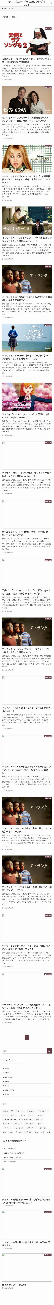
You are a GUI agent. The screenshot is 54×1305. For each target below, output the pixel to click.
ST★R (7, 1086)
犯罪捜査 (28, 1132)
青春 (36, 1132)
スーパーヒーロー (9, 1119)
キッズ (13, 1115)
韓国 (42, 1132)
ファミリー (18, 1123)
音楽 (48, 1132)
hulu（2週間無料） (10, 1149)
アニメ (5, 1115)
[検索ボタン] (51, 3)
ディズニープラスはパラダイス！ (27, 3)
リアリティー (31, 1128)
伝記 (4, 1132)
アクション (20, 1111)
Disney (7, 1068)
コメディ (22, 1115)
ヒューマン (7, 1123)
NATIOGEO (8, 1077)
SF (12, 1111)
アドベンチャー (43, 1111)
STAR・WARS (9, 1090)
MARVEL (7, 1073)
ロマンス (42, 1128)
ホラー (40, 1123)
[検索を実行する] (49, 1051)
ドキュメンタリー (25, 1119)
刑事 (11, 1132)
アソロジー (31, 1111)
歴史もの (19, 1132)
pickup (5, 1111)
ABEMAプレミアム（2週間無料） (15, 1153)
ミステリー (7, 1128)
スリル (40, 1115)
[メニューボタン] (3, 3)
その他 (7, 1094)
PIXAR (7, 1081)
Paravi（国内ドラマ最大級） (13, 1157)
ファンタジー (30, 1123)
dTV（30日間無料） (10, 1161)
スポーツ (31, 1115)
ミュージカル (19, 1128)
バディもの (38, 1119)
